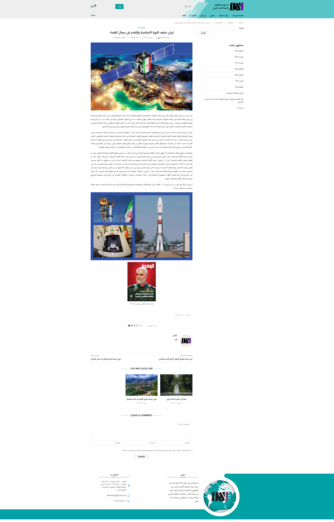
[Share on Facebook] (137, 325)
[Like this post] (140, 325)
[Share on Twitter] (134, 325)
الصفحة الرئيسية (237, 15)
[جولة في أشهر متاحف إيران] (176, 385)
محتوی (212, 15)
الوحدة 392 (239, 63)
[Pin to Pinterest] (132, 325)
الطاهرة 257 (239, 51)
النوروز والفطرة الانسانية (234, 93)
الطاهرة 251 (239, 87)
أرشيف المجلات (224, 15)
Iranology (218, 23)
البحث (119, 6)
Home (241, 23)
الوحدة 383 (179, 315)
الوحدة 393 (239, 57)
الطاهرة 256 (239, 69)
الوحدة (189, 315)
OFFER (93, 15)
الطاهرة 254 (239, 75)
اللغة (184, 15)
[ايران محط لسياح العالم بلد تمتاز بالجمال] (142, 385)
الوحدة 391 (239, 81)
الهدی (158, 37)
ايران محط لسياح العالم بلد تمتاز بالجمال (141, 399)
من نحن (203, 15)
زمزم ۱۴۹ (240, 108)
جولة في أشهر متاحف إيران (176, 399)
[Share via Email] (129, 325)
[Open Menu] (92, 6)
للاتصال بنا (193, 15)
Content (230, 23)
